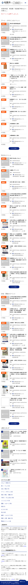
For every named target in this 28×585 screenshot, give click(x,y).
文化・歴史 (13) (5, 489)
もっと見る (14, 148)
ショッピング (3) (5, 500)
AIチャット (22, 581)
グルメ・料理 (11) (5, 483)
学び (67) (3, 512)
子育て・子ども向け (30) (7, 497)
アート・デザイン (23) (7, 492)
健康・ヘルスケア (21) (7, 515)
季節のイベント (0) (6, 521)
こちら (24, 546)
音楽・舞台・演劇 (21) (7, 494)
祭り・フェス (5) (5, 486)
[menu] (25, 2)
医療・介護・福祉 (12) (7, 518)
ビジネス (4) (4, 509)
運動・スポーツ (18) (6, 503)
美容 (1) (3, 506)
